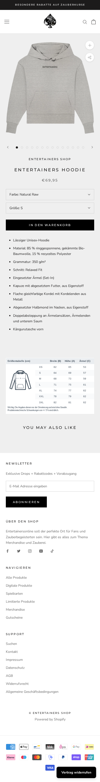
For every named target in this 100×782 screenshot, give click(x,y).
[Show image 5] (37, 147)
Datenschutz (15, 667)
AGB (9, 675)
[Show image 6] (42, 147)
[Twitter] (18, 551)
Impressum (14, 659)
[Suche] (85, 22)
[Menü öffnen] (6, 22)
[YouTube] (41, 551)
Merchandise (15, 609)
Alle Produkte (16, 577)
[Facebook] (7, 551)
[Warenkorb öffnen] (94, 21)
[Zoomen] (89, 45)
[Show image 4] (32, 147)
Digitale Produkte (19, 585)
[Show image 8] (52, 147)
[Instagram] (30, 551)
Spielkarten (14, 593)
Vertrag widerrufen (76, 772)
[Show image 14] (83, 147)
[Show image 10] (63, 147)
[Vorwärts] (92, 147)
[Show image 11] (68, 147)
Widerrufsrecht (17, 683)
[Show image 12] (73, 147)
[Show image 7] (47, 147)
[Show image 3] (27, 147)
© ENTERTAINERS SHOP (50, 713)
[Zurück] (7, 147)
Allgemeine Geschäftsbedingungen (32, 691)
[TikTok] (52, 551)
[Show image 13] (78, 147)
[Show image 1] (17, 147)
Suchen (11, 643)
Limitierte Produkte (20, 601)
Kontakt (12, 651)
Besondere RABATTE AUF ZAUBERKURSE (50, 4)
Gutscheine (14, 617)
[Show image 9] (58, 147)
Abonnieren (26, 502)
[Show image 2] (22, 147)
